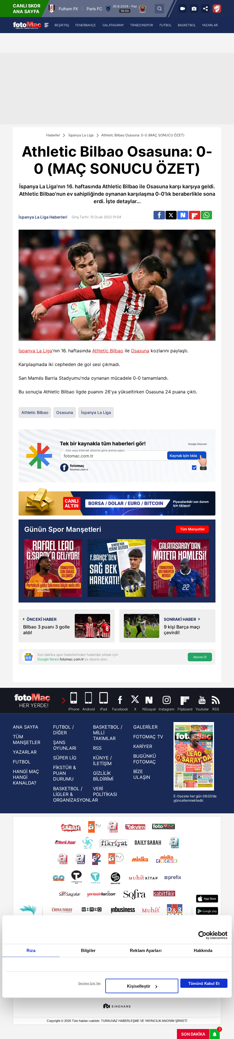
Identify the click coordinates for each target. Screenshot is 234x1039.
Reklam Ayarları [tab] (146, 950)
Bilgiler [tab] (88, 950)
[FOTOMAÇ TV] (182, 8)
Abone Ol (200, 657)
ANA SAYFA (25, 727)
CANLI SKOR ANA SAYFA (27, 8)
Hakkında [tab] (203, 950)
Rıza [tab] (31, 950)
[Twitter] (171, 215)
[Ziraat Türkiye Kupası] (217, 8)
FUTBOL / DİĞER (63, 729)
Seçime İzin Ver (89, 983)
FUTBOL (22, 762)
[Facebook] (159, 215)
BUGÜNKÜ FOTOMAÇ (144, 759)
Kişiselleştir (138, 986)
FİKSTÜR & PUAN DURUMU (64, 773)
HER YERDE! (34, 705)
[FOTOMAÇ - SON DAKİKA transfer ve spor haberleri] (27, 25)
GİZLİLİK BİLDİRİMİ (103, 776)
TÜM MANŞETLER (26, 739)
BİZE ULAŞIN (141, 774)
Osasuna (140, 350)
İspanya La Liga (81, 135)
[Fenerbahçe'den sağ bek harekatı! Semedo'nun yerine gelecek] (116, 568)
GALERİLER (145, 727)
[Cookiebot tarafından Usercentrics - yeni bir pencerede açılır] (202, 935)
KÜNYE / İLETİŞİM (102, 760)
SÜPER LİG (64, 758)
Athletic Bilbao (107, 350)
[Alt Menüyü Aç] (46, 25)
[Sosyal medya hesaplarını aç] (205, 8)
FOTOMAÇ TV (148, 736)
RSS (97, 748)
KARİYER (142, 746)
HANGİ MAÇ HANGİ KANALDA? (26, 777)
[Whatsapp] (206, 215)
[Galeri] (194, 8)
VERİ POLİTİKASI (105, 791)
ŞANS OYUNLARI (64, 745)
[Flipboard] (194, 215)
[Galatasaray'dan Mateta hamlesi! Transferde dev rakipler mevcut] (180, 568)
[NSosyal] (182, 215)
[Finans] (117, 502)
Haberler (53, 135)
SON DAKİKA (193, 1034)
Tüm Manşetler (192, 529)
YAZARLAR (25, 752)
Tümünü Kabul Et (203, 983)
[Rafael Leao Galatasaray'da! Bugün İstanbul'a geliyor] (53, 568)
